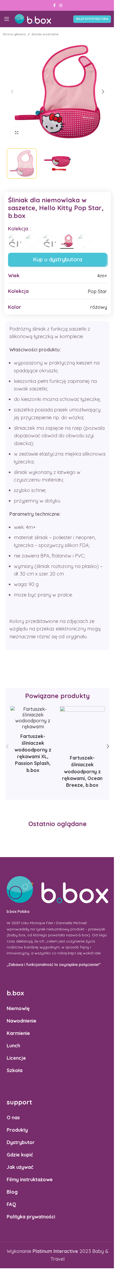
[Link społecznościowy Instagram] (60, 5)
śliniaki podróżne (45, 34)
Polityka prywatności (31, 1217)
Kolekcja (18, 229)
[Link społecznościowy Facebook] (54, 5)
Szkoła (14, 1070)
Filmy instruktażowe (30, 1179)
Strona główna (14, 34)
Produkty (17, 1130)
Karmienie (18, 1033)
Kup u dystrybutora (57, 259)
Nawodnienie (21, 1021)
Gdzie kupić (20, 1155)
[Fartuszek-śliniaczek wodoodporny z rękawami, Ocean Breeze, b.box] (82, 728)
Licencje (16, 1058)
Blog (12, 1192)
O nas (13, 1117)
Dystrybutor (21, 1142)
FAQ (11, 1204)
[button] (12, 91)
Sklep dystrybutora (92, 19)
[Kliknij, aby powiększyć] (17, 133)
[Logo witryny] (33, 18)
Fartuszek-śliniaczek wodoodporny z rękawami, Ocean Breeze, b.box (82, 771)
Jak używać (20, 1167)
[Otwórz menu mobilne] (6, 18)
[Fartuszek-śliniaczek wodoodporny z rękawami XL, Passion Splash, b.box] (32, 717)
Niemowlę (18, 1008)
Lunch (13, 1045)
